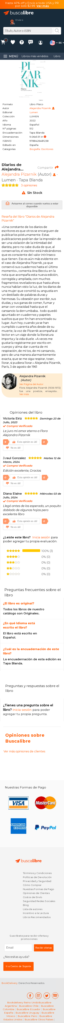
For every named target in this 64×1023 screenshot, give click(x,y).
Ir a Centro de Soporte (18, 966)
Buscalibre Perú (27, 1016)
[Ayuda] (22, 43)
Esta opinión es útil (27, 442)
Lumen (34, 112)
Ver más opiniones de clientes (24, 751)
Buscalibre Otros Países (39, 1019)
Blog (26, 905)
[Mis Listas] (13, 43)
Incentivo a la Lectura (36, 913)
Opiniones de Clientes (36, 893)
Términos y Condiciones (37, 873)
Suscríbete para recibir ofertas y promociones (29, 937)
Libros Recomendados (36, 917)
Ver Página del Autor (31, 384)
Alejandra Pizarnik (41, 108)
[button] (45, 137)
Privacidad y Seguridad (37, 881)
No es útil (15, 447)
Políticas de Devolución (37, 877)
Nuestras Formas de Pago (38, 889)
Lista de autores (32, 909)
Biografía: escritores (41, 149)
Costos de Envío (32, 897)
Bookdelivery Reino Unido (23, 1002)
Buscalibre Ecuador (28, 1009)
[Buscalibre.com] (19, 13)
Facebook (30, 995)
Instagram (38, 995)
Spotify (55, 995)
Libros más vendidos (35, 56)
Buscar (57, 31)
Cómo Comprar (32, 885)
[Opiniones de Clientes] (30, 43)
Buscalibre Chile (29, 1005)
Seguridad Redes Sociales (39, 901)
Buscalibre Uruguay (27, 1012)
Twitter (47, 995)
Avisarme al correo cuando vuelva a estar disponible (34, 205)
